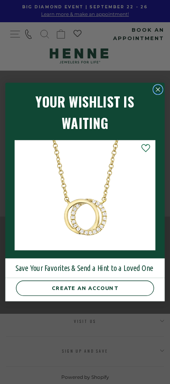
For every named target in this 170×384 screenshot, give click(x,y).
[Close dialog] (158, 89)
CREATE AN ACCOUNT (85, 288)
